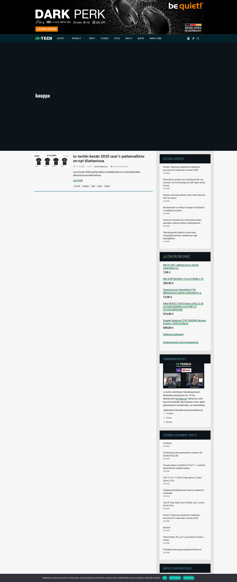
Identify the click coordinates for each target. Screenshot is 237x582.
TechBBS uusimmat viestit (180, 435)
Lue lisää (78, 180)
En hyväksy (175, 578)
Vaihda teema (155, 38)
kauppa (86, 186)
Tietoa (117, 38)
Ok (164, 578)
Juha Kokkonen (101, 166)
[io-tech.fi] (43, 38)
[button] (189, 38)
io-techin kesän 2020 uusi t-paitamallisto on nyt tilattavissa (108, 158)
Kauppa (141, 38)
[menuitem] (62, 38)
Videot (92, 38)
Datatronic (177, 256)
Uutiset (60, 38)
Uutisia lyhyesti (173, 159)
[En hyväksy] (233, 578)
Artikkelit (76, 38)
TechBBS (104, 38)
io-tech (77, 186)
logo (93, 186)
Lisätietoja (188, 578)
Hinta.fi (128, 38)
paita (100, 186)
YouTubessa (181, 398)
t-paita (106, 186)
